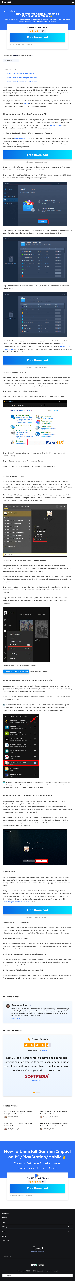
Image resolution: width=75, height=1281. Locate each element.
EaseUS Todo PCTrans (22, 138)
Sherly (15, 55)
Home (5, 11)
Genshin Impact (56, 125)
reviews (44, 1051)
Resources (5, 1213)
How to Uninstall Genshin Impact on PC (20, 73)
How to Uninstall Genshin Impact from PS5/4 (22, 82)
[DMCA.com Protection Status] (41, 1265)
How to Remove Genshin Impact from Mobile (22, 78)
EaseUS (26, 103)
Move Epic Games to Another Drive (16, 671)
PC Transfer (13, 11)
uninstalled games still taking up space (16, 902)
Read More (36, 1084)
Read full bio (15, 1018)
